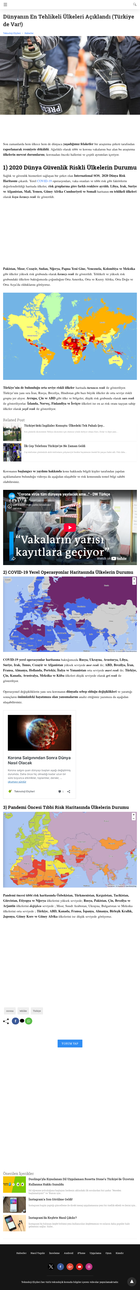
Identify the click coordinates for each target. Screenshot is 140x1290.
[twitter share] (22, 1020)
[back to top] (131, 1281)
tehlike (23, 1010)
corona (9, 1010)
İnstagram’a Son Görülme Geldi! (51, 1199)
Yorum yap (70, 1043)
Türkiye (37, 1010)
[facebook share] (15, 1021)
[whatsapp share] (28, 1021)
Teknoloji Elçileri (12, 33)
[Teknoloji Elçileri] (70, 3)
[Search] (134, 4)
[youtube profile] (79, 1266)
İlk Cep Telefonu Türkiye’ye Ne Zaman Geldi (54, 446)
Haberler (29, 33)
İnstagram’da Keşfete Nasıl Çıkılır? (53, 1218)
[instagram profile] (88, 1266)
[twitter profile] (51, 1266)
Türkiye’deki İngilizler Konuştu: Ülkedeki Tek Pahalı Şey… (64, 425)
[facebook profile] (60, 1266)
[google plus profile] (70, 1266)
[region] (70, 129)
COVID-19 (44, 181)
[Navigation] (4, 4)
